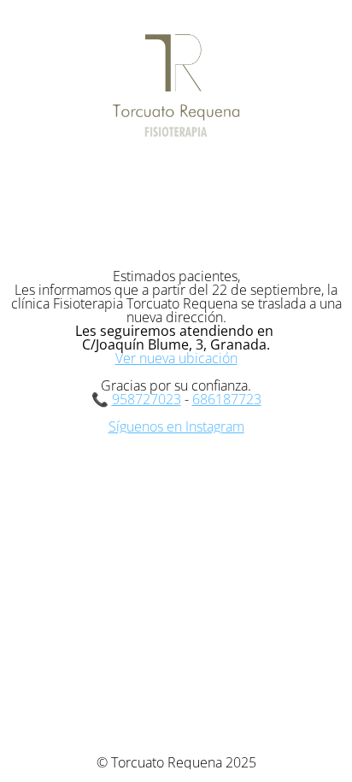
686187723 (226, 399)
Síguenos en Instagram (176, 426)
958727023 (146, 399)
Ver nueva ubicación (176, 358)
